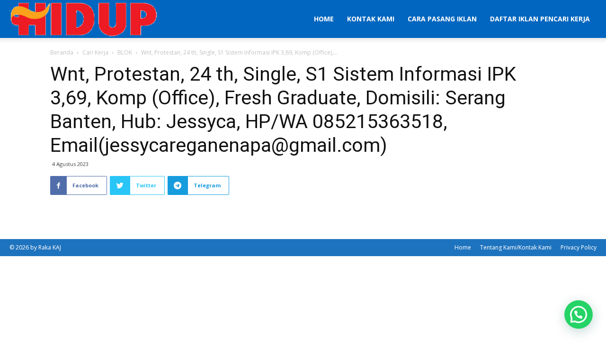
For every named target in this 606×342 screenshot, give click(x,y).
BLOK (124, 52)
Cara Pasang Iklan (442, 18)
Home (324, 18)
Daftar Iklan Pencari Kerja (540, 18)
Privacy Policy (579, 247)
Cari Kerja (95, 52)
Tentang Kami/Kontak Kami (516, 247)
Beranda (61, 52)
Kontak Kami (370, 18)
